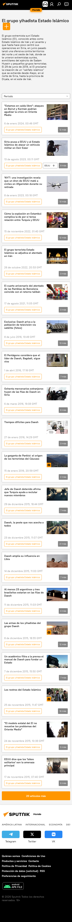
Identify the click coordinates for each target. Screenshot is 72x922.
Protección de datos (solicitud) (20, 871)
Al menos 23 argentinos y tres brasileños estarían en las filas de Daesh (24, 592)
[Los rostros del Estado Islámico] (57, 694)
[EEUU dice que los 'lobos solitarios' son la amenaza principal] (57, 765)
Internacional (35, 824)
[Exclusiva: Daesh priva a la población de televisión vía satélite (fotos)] (57, 326)
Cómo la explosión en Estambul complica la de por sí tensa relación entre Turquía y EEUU (22, 217)
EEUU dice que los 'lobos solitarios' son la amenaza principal (19, 762)
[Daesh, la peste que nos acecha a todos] (57, 527)
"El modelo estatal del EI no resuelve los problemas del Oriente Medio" (20, 726)
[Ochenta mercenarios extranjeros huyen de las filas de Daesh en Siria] (57, 393)
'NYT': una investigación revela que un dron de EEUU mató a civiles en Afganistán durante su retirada (23, 182)
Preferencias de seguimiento (19, 876)
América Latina (12, 824)
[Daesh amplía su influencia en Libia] (57, 561)
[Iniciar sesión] (51, 4)
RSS (42, 871)
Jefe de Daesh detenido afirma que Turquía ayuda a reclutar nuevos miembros (22, 492)
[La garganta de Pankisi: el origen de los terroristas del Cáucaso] (57, 460)
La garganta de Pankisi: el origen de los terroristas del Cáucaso (23, 457)
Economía (55, 824)
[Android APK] (13, 886)
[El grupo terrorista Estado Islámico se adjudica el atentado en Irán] (57, 256)
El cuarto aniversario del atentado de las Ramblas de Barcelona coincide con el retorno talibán (24, 289)
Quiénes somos (11, 856)
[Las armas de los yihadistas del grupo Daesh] (57, 628)
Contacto (33, 861)
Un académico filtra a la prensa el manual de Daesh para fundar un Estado (24, 659)
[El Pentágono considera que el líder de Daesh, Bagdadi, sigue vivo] (57, 360)
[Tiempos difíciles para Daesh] (57, 427)
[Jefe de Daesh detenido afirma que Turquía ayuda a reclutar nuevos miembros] (57, 494)
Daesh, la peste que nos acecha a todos (24, 524)
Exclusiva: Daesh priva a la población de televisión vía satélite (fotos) (20, 325)
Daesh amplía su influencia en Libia (22, 557)
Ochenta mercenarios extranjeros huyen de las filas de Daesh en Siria (23, 392)
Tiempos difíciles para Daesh (21, 422)
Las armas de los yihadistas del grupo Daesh (22, 625)
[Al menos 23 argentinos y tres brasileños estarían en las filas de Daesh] (57, 594)
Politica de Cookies (39, 866)
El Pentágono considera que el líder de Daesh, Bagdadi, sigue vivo (22, 358)
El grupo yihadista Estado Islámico (35, 20)
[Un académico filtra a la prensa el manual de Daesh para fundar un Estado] (57, 661)
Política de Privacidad (14, 866)
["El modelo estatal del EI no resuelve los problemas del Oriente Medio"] (57, 729)
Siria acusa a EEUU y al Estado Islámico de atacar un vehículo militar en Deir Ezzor (22, 145)
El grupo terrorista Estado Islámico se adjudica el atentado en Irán (23, 253)
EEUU (47, 165)
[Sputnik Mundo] (11, 5)
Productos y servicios (14, 861)
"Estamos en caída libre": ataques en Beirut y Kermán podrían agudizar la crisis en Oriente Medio (24, 110)
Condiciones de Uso (33, 856)
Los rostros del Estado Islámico (22, 689)
